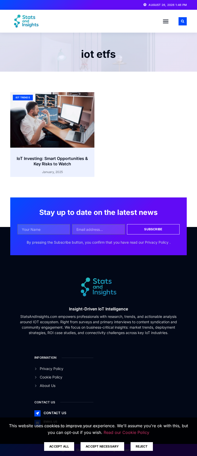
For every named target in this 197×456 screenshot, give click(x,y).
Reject (142, 446)
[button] (165, 21)
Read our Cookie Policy (126, 432)
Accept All (59, 446)
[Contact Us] (37, 413)
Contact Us (55, 413)
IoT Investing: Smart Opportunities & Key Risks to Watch (52, 161)
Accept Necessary (102, 446)
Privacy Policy (157, 242)
